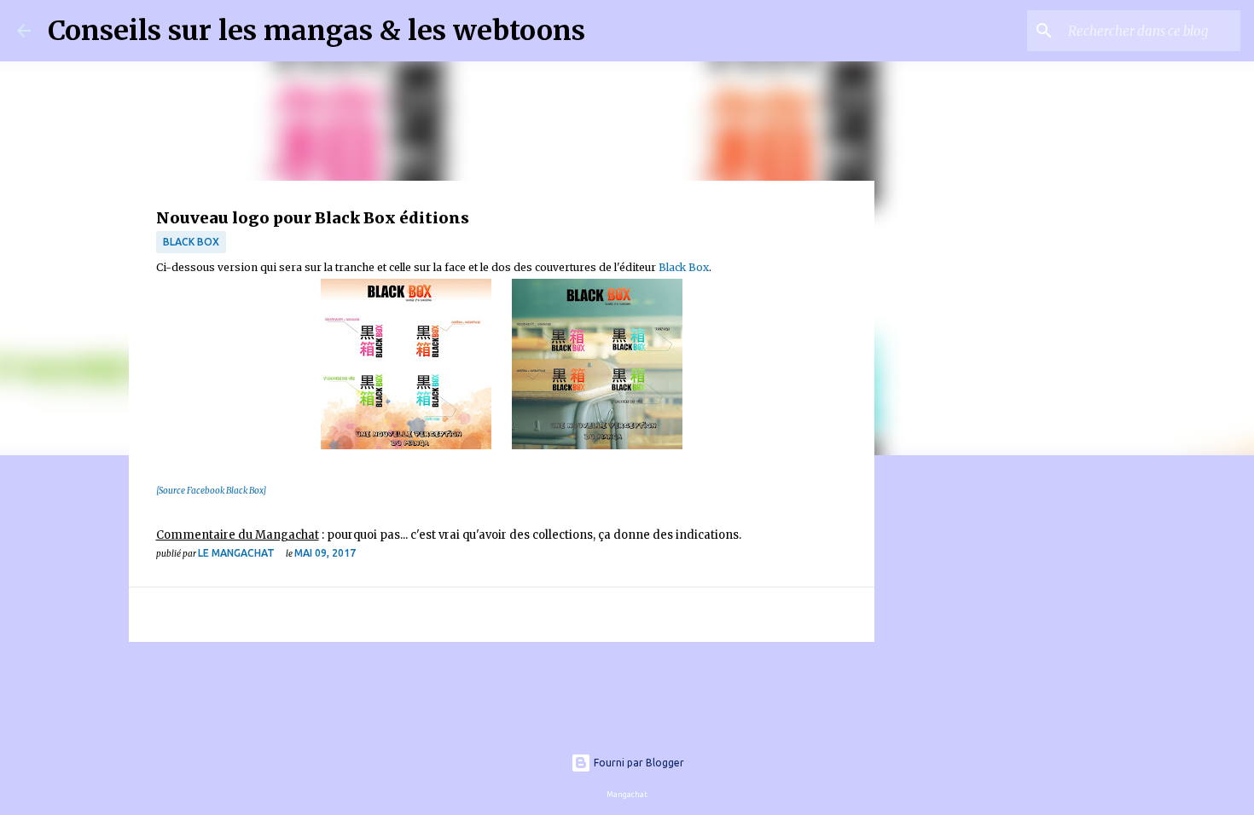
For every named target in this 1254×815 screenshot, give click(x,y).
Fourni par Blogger (637, 762)
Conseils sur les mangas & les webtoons (316, 31)
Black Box (191, 241)
